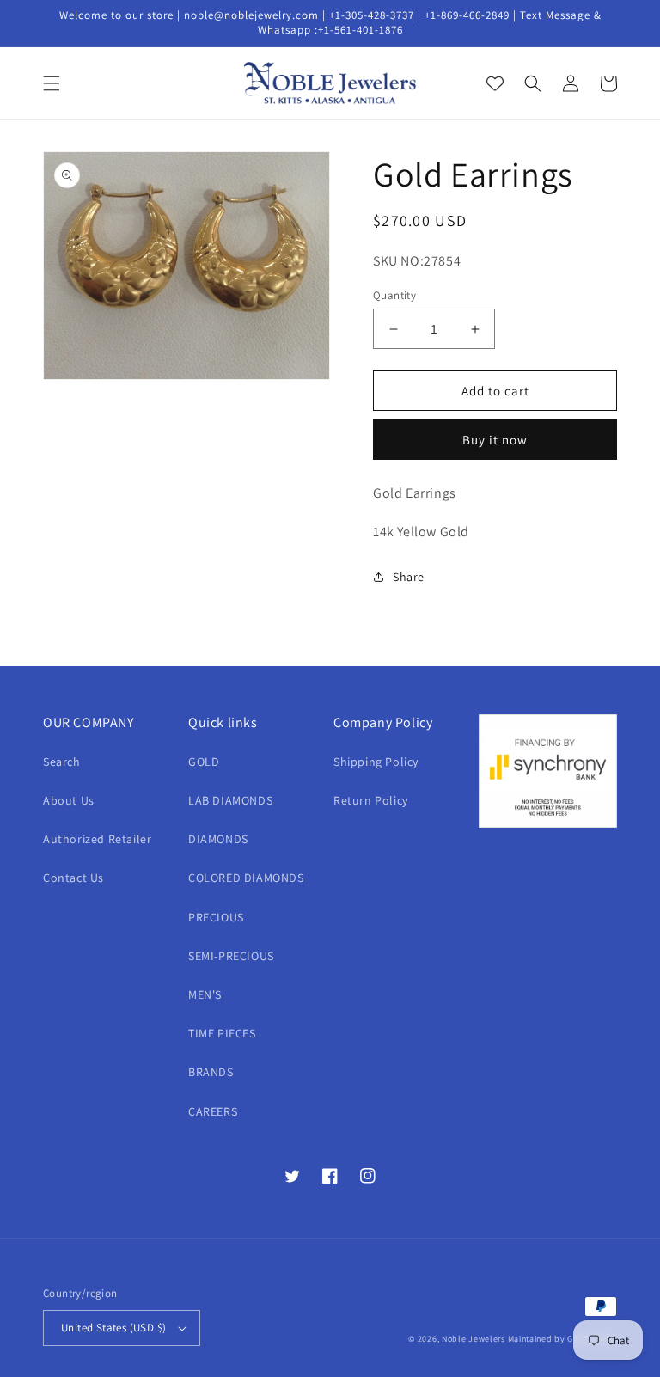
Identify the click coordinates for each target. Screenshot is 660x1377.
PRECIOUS (216, 917)
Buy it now (495, 439)
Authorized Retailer (97, 839)
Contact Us (73, 877)
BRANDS (211, 1072)
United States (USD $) (113, 1327)
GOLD (203, 761)
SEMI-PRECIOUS (231, 956)
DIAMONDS (218, 839)
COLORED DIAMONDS (246, 877)
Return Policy (370, 800)
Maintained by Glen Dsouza (563, 1338)
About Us (69, 800)
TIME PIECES (222, 1033)
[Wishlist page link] (495, 83)
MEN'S (205, 994)
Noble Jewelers (473, 1338)
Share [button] (409, 576)
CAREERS (212, 1111)
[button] (51, 83)
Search (62, 761)
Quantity (394, 295)
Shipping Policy (376, 761)
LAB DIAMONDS (230, 800)
